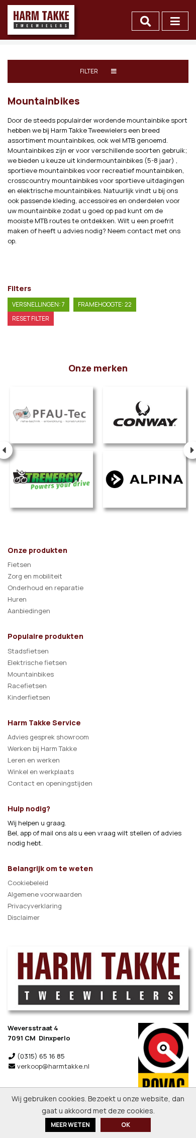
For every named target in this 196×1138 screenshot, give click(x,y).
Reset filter (30, 318)
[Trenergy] (51, 479)
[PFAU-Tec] (51, 415)
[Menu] (175, 21)
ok (125, 1124)
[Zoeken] (145, 21)
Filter (89, 71)
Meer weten (70, 1124)
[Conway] (144, 415)
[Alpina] (144, 479)
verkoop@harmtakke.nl (53, 1066)
